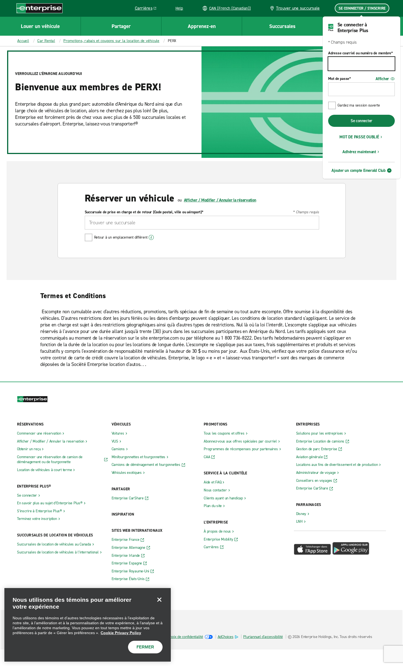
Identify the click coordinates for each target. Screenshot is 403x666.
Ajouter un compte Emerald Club (358, 170)
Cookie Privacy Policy (121, 633)
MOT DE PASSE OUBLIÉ (359, 137)
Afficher (382, 79)
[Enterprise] (39, 8)
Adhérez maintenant (359, 152)
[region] (87, 625)
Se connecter (361, 121)
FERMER (145, 647)
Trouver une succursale (298, 8)
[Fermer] (159, 599)
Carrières (147, 9)
